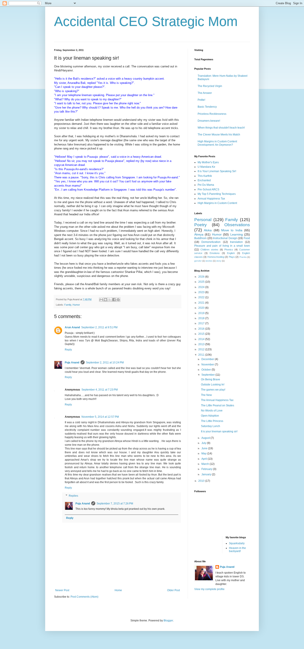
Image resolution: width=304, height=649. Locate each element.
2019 (201, 313)
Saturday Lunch (210, 426)
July (204, 443)
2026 (201, 276)
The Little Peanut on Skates (217, 405)
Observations (237, 224)
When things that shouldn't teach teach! (221, 127)
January (206, 474)
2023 (201, 292)
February (207, 469)
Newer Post (62, 590)
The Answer (205, 93)
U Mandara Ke (206, 166)
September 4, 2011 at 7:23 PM (99, 389)
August (206, 437)
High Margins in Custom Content (217, 203)
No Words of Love (212, 410)
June (204, 448)
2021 (201, 302)
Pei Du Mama (206, 184)
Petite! (201, 99)
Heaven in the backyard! (237, 549)
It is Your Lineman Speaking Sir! (217, 171)
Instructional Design (225, 238)
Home (118, 590)
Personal (202, 219)
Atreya (198, 234)
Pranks (243, 257)
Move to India (231, 230)
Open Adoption (210, 415)
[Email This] (101, 299)
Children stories (209, 249)
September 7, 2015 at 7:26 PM (115, 503)
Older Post (173, 590)
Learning (236, 234)
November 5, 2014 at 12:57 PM (100, 416)
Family (67, 304)
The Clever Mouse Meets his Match (219, 134)
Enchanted (204, 180)
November (208, 364)
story (218, 261)
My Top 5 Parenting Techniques (217, 194)
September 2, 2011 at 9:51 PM (99, 327)
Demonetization (211, 242)
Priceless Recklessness (212, 113)
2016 (201, 328)
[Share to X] (109, 299)
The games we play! (213, 389)
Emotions (215, 253)
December (208, 359)
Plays (232, 257)
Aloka (208, 230)
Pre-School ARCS (208, 189)
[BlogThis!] (105, 299)
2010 (201, 480)
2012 (201, 349)
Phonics (228, 249)
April (204, 458)
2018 (201, 318)
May (204, 453)
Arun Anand (72, 327)
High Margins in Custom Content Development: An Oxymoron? (217, 143)
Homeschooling (215, 257)
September (208, 374)
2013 (201, 344)
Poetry (200, 224)
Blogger (168, 620)
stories (209, 261)
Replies (73, 495)
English (231, 253)
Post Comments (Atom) (84, 596)
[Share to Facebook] (114, 299)
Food (247, 238)
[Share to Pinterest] (118, 299)
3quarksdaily (237, 543)
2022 (201, 297)
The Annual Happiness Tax (217, 400)
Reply (68, 349)
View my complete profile (209, 589)
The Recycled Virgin (210, 86)
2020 (201, 307)
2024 (201, 287)
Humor (76, 304)
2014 (201, 339)
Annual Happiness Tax (211, 198)
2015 (201, 333)
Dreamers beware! (209, 120)
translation (236, 242)
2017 (201, 323)
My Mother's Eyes (208, 162)
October (206, 369)
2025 (201, 281)
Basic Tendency (207, 106)
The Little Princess (212, 421)
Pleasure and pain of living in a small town (222, 245)
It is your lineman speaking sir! (219, 431)
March (205, 464)
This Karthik (205, 175)
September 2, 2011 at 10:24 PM (105, 362)
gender (198, 261)
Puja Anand (72, 362)
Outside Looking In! (212, 384)
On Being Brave (210, 379)
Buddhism (200, 238)
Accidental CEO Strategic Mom (146, 21)
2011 (201, 354)
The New (206, 395)
